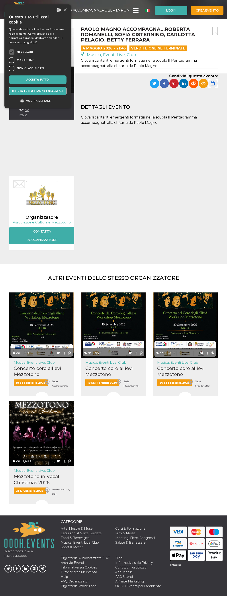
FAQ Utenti (124, 577)
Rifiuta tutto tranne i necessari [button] (37, 91)
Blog (119, 558)
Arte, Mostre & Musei (77, 529)
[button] (135, 10)
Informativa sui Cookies (79, 567)
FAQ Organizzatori (75, 581)
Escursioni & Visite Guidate (81, 533)
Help (64, 577)
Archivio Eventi (72, 563)
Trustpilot (175, 564)
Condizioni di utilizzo (131, 567)
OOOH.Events (23, 551)
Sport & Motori (72, 547)
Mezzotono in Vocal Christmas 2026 (36, 479)
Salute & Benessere (130, 543)
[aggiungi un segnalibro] (215, 31)
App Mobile (124, 572)
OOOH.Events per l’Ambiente (138, 586)
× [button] (65, 10)
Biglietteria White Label (79, 586)
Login (171, 10)
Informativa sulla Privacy (134, 563)
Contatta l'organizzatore (42, 235)
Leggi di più (30, 42)
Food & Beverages (75, 538)
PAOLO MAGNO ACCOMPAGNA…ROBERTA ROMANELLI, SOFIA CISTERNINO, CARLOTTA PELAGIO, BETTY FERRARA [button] (86, 10)
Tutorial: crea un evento (79, 572)
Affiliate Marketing (129, 581)
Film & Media (125, 533)
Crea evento (207, 10)
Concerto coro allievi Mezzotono (37, 371)
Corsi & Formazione (130, 529)
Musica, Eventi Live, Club (111, 54)
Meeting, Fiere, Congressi (135, 538)
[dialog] (37, 56)
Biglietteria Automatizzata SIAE (85, 558)
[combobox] (59, 10)
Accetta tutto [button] (37, 79)
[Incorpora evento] (203, 83)
